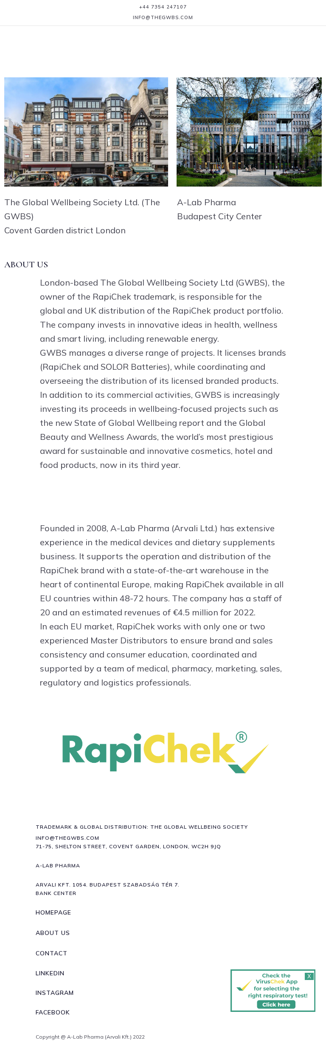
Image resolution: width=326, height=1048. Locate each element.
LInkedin (50, 973)
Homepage (53, 912)
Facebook (53, 1012)
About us (53, 933)
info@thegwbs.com (163, 17)
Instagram (55, 993)
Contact (51, 953)
